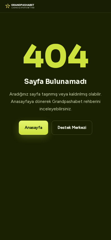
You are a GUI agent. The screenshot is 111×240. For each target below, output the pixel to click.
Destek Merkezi (71, 127)
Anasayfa (33, 127)
